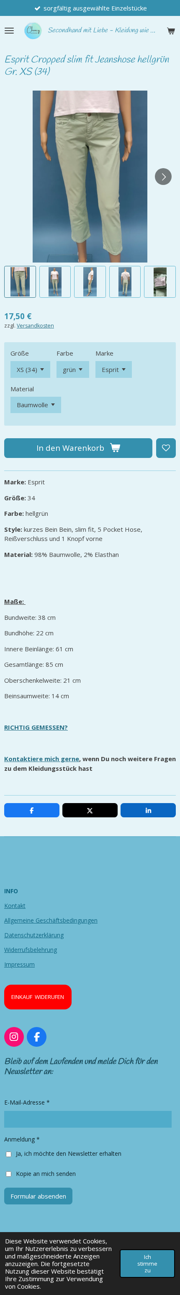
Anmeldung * (22, 1139)
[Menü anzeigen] (9, 30)
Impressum (19, 964)
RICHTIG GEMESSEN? (36, 727)
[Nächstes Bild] (163, 176)
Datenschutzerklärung (34, 935)
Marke (104, 353)
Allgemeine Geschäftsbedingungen (51, 920)
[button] (20, 282)
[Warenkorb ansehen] (171, 30)
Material (22, 389)
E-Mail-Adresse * (27, 1102)
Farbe (65, 353)
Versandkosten (35, 325)
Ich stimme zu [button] (147, 1263)
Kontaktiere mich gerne (41, 758)
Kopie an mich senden (46, 1173)
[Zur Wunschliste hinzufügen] (166, 448)
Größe (19, 353)
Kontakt (15, 906)
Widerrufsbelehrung (30, 950)
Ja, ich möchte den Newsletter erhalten (68, 1153)
